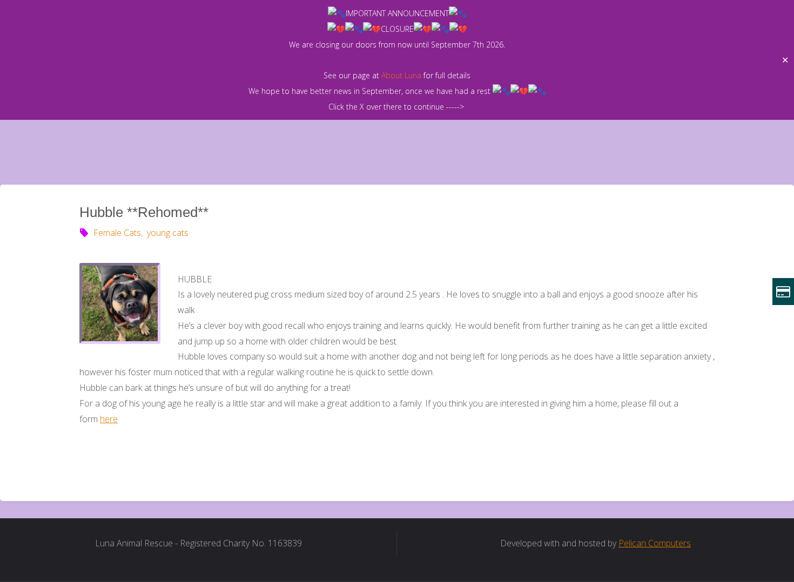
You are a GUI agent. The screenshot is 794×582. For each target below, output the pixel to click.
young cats (167, 233)
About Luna (401, 75)
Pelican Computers (654, 543)
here (109, 419)
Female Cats (117, 233)
